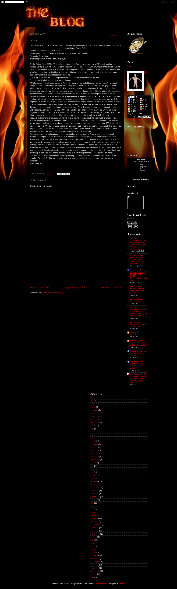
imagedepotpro (102, 584)
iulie (92, 429)
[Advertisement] (75, 266)
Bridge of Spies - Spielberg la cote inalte (136, 380)
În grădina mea (136, 362)
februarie (94, 410)
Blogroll (130, 66)
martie (93, 407)
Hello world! (134, 301)
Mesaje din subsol (138, 351)
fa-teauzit (134, 332)
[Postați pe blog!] (61, 174)
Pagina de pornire (75, 287)
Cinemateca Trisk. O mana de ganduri (138, 375)
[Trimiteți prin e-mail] (58, 174)
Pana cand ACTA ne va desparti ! (137, 288)
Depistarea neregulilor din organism (138, 325)
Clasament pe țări (134, 120)
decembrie (94, 413)
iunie (92, 432)
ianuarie (93, 447)
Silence (133, 334)
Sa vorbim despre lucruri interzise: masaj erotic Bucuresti (138, 314)
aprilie (92, 404)
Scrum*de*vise (136, 341)
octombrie (94, 419)
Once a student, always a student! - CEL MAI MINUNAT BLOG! (138, 273)
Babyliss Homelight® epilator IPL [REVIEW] (138, 344)
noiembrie (94, 416)
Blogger (121, 584)
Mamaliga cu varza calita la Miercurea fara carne (137, 261)
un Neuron (134, 322)
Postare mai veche (111, 287)
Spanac (133, 238)
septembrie (95, 423)
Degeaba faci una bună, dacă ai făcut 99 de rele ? (138, 366)
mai (91, 398)
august (93, 426)
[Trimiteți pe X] (63, 174)
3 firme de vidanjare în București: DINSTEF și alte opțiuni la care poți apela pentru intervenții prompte (138, 244)
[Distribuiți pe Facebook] (66, 174)
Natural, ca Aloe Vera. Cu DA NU (137, 256)
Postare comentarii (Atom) (52, 293)
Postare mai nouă (39, 287)
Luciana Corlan (137, 299)
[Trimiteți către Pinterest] (68, 174)
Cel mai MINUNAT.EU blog (138, 308)
